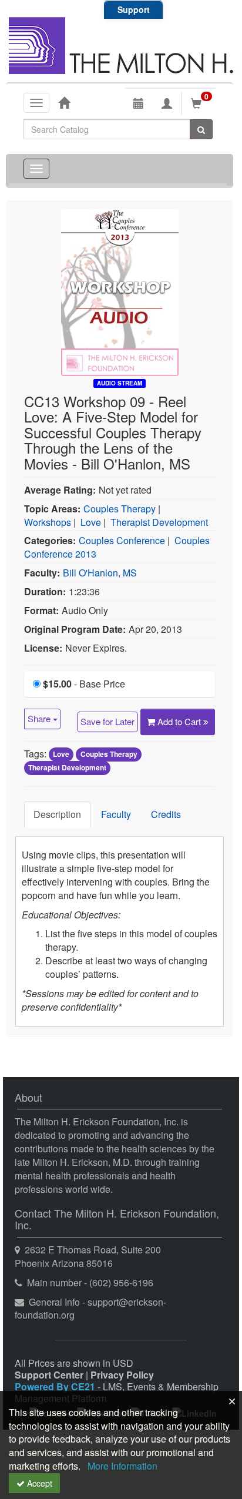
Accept (38, 1483)
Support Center (49, 1374)
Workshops (47, 522)
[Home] (64, 102)
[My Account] (167, 103)
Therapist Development (159, 522)
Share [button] (40, 718)
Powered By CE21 (56, 1386)
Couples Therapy (119, 508)
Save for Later (107, 721)
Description (57, 814)
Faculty (116, 814)
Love (90, 522)
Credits (166, 814)
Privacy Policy (122, 1374)
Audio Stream (119, 383)
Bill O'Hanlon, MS (100, 572)
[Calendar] (139, 103)
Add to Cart (180, 721)
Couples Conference (122, 540)
